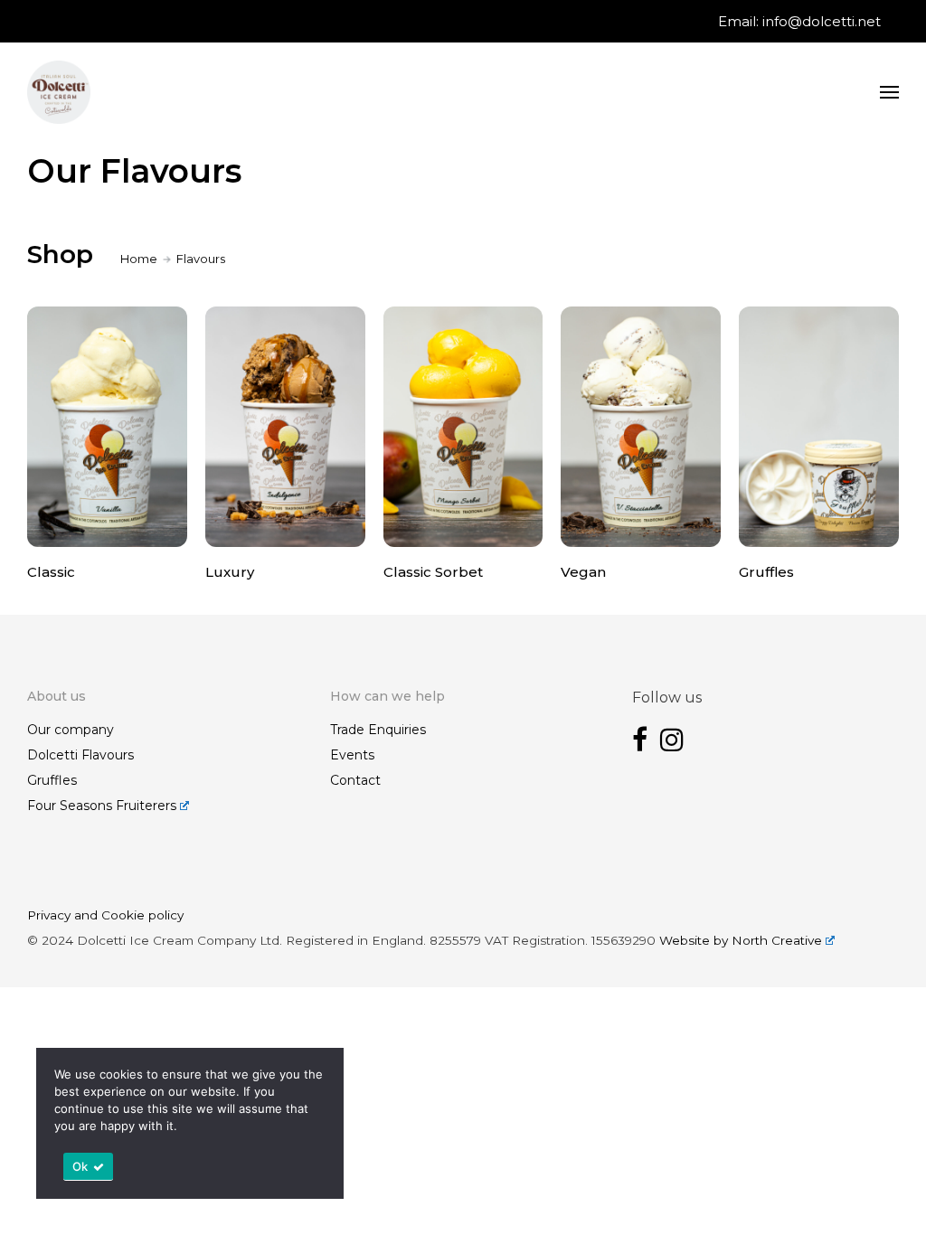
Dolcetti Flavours (80, 755)
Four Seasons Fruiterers (101, 805)
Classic (51, 571)
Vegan (583, 571)
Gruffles (766, 571)
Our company (70, 729)
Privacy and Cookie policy (105, 915)
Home (138, 258)
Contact (355, 780)
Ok (80, 1166)
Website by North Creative (740, 940)
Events (352, 755)
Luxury (229, 571)
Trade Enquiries (378, 729)
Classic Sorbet (433, 571)
